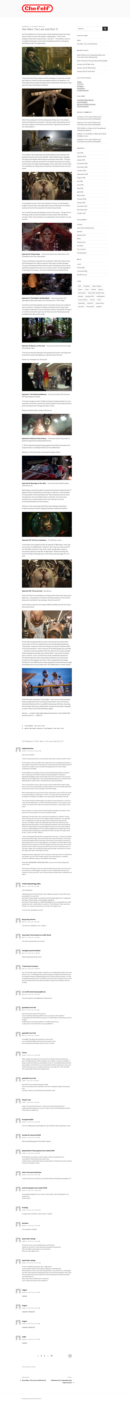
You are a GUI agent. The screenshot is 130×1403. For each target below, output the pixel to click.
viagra (24, 1290)
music (99, 300)
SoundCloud (81, 88)
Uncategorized (81, 253)
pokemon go (100, 303)
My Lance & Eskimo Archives (86, 104)
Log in (79, 264)
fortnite (93, 289)
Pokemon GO (81, 242)
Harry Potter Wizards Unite (85, 228)
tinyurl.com (26, 1100)
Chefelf (41, 26)
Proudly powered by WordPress (31, 1398)
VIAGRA (24, 1296)
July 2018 (80, 181)
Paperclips (81, 303)
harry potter (82, 293)
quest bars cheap (28, 1239)
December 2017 (82, 206)
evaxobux (80, 117)
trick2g (25, 1208)
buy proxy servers (28, 919)
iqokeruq (80, 122)
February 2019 (81, 156)
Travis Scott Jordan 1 (30, 966)
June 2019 (80, 153)
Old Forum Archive (83, 106)
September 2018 (82, 174)
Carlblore (80, 134)
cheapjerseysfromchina (31, 951)
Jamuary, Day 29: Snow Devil (86, 71)
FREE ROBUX (81, 128)
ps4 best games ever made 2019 (34, 1188)
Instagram (80, 86)
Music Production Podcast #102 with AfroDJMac (92, 61)
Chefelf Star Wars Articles (85, 100)
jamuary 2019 (90, 296)
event (87, 289)
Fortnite (79, 224)
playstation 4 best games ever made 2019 (38, 1151)
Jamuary (79, 231)
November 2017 (82, 210)
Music (79, 40)
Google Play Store (83, 90)
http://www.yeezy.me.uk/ (29, 957)
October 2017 (81, 213)
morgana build (27, 1119)
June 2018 (80, 185)
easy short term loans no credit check (36, 935)
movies (40, 728)
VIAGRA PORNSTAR (28, 1312)
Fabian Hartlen (27, 748)
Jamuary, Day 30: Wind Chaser (86, 68)
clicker (80, 289)
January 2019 (81, 160)
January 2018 (81, 202)
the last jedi (58, 728)
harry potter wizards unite (96, 293)
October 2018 (81, 170)
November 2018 (82, 167)
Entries (81, 267)
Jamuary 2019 (81, 235)
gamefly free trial (29, 1007)
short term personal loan (31, 1172)
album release (96, 286)
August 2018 (81, 178)
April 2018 (80, 192)
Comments (82, 271)
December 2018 (82, 163)
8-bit (79, 286)
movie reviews (30, 728)
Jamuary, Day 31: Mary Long (85, 64)
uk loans (25, 1223)
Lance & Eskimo (82, 102)
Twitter (79, 82)
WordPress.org (82, 275)
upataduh (80, 139)
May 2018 (80, 188)
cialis (24, 1337)
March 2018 (81, 195)
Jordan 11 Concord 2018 (31, 1135)
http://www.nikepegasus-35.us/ (32, 1141)
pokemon (90, 303)
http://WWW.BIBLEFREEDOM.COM (36, 862)
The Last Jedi (39, 726)
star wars (48, 728)
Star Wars (29, 726)
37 (52, 1356)
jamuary (80, 296)
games (100, 289)
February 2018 (81, 199)
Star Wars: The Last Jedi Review (87, 44)
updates (99, 306)
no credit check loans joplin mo (34, 992)
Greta (24, 1053)
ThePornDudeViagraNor (31, 884)
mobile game (100, 296)
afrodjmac (87, 286)
